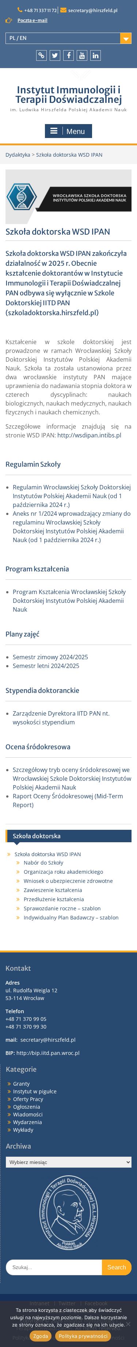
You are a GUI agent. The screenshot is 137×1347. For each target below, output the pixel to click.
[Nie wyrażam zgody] (128, 1324)
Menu (75, 131)
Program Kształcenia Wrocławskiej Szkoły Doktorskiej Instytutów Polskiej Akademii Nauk (69, 600)
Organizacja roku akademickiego (63, 871)
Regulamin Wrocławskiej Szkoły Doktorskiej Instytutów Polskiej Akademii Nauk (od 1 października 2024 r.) (72, 496)
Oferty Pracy (28, 1099)
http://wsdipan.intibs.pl (89, 435)
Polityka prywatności (83, 1336)
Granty (21, 1083)
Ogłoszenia (26, 1106)
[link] (52, 313)
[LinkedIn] (95, 55)
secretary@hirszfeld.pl (93, 10)
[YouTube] (82, 55)
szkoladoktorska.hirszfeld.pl (52, 313)
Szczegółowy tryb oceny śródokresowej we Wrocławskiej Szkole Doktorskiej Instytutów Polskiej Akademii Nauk (72, 778)
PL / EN (18, 38)
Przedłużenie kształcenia (54, 899)
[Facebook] (68, 55)
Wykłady (23, 1129)
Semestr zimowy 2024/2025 (50, 657)
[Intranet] (41, 55)
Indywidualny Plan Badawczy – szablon (71, 917)
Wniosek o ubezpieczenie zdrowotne (68, 880)
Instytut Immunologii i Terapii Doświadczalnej (68, 94)
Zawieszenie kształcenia (53, 890)
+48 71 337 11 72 (40, 10)
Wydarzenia (27, 1122)
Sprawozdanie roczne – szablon (62, 908)
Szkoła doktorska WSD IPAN (48, 854)
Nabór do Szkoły (43, 862)
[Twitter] (55, 55)
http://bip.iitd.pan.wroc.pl (48, 1052)
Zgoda (40, 1336)
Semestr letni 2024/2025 (46, 666)
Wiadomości (28, 1114)
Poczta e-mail (32, 20)
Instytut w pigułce (35, 1091)
